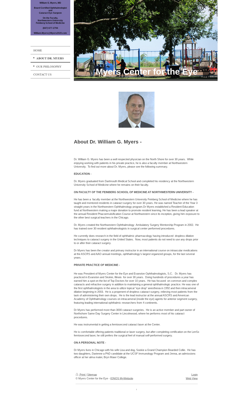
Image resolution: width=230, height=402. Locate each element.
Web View (192, 378)
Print (82, 374)
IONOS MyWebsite (121, 378)
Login (194, 374)
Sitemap (92, 374)
